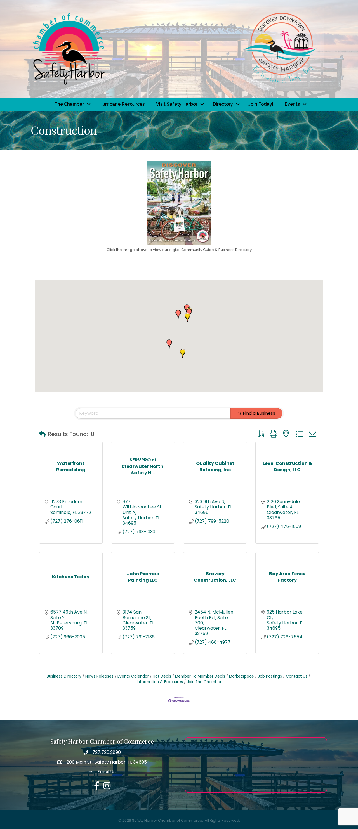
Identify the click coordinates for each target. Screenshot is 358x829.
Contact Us (296, 676)
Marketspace (241, 676)
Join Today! (260, 104)
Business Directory (64, 676)
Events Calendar (133, 676)
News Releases (99, 676)
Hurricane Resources (122, 104)
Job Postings (270, 676)
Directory (223, 104)
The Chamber (69, 104)
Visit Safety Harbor (176, 104)
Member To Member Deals (200, 676)
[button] (169, 344)
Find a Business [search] (259, 413)
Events (292, 104)
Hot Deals (162, 676)
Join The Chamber (204, 681)
